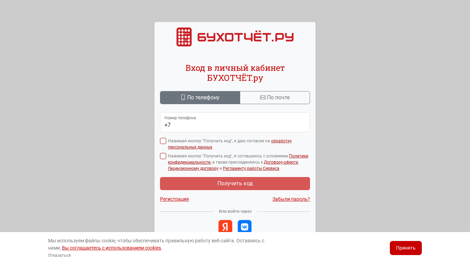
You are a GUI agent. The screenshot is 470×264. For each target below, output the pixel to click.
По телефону (203, 97)
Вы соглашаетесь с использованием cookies (111, 248)
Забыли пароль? (291, 199)
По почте (278, 97)
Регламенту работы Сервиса (251, 168)
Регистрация (174, 199)
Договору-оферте (281, 162)
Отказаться (59, 255)
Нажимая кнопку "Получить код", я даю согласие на (230, 144)
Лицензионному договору (193, 168)
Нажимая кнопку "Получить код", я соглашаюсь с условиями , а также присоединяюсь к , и (238, 162)
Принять (406, 248)
